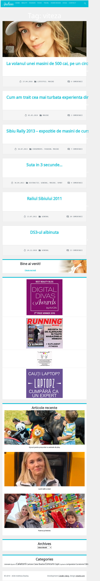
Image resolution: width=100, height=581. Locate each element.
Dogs (65, 3)
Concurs (49, 564)
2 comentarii (77, 115)
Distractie (34, 183)
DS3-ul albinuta (44, 232)
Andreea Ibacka (7, 3)
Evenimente (37, 149)
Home (17, 3)
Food (39, 3)
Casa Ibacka (39, 564)
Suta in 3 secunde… (44, 164)
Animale (7, 564)
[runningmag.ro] (44, 333)
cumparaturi (70, 564)
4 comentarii (77, 183)
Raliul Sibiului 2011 (44, 198)
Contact (72, 3)
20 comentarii (76, 217)
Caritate (30, 564)
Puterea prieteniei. (44, 531)
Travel (46, 3)
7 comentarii (77, 149)
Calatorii (21, 564)
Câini (86, 564)
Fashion (32, 3)
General (44, 183)
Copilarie (63, 564)
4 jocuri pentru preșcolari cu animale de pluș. (44, 447)
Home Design (56, 3)
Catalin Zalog (64, 576)
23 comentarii (76, 250)
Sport (59, 183)
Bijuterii (13, 564)
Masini (51, 81)
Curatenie (80, 564)
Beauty (24, 3)
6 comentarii (77, 81)
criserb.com (80, 576)
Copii (57, 564)
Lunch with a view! (44, 489)
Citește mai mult (30, 270)
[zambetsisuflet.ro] (44, 358)
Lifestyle (41, 81)
